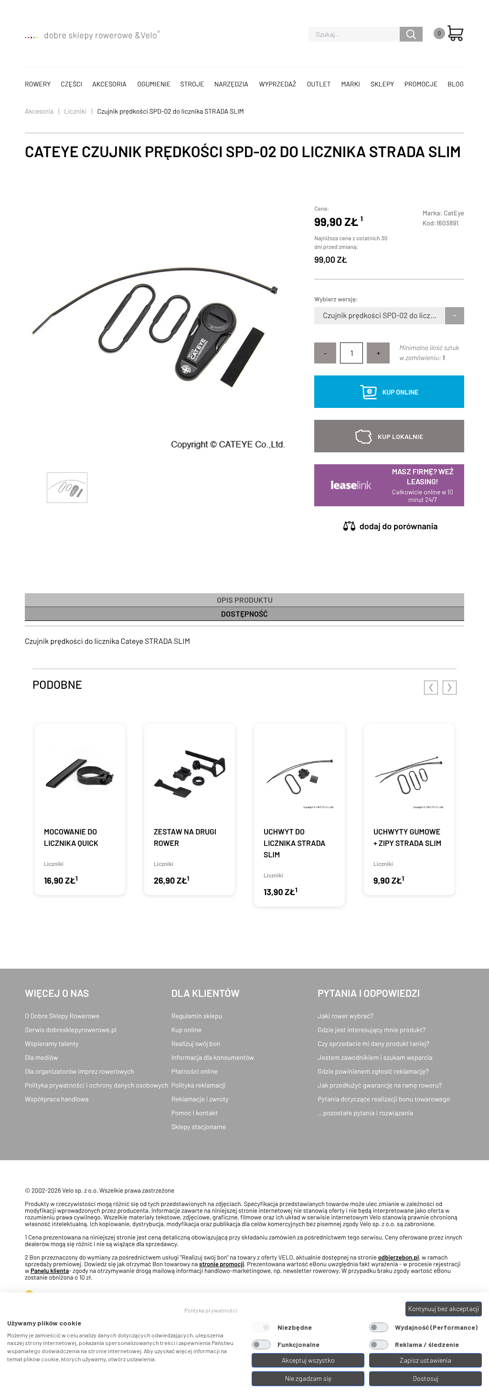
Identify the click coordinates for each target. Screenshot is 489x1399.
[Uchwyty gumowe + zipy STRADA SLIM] (409, 809)
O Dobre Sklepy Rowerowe (62, 1016)
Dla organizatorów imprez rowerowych (79, 1071)
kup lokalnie (400, 436)
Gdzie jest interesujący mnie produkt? (371, 1029)
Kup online (186, 1029)
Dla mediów (41, 1057)
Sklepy (382, 84)
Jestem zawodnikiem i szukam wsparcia (375, 1057)
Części (71, 84)
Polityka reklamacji (198, 1085)
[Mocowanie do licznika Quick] (79, 809)
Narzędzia (231, 84)
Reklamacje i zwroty (200, 1099)
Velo (150, 35)
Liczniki (75, 111)
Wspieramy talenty (51, 1043)
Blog (455, 84)
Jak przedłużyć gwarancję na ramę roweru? (380, 1085)
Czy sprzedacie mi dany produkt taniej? (373, 1043)
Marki (350, 84)
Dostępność (244, 613)
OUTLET (319, 84)
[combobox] (323, 315)
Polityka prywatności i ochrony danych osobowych (96, 1085)
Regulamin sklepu (197, 1016)
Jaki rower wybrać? (345, 1016)
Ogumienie (153, 84)
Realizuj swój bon (195, 1043)
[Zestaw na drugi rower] (189, 809)
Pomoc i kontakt (194, 1113)
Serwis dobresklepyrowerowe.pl (71, 1029)
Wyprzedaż (278, 84)
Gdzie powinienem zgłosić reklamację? (373, 1071)
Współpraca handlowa (56, 1099)
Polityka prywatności (210, 1310)
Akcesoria (109, 84)
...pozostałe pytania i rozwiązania (365, 1113)
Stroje (192, 84)
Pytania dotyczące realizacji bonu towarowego (384, 1099)
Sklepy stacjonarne (198, 1126)
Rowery (38, 84)
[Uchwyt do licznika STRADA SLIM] (299, 815)
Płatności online (194, 1071)
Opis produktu (245, 599)
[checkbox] (261, 1327)
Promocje (421, 84)
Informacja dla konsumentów (212, 1057)
